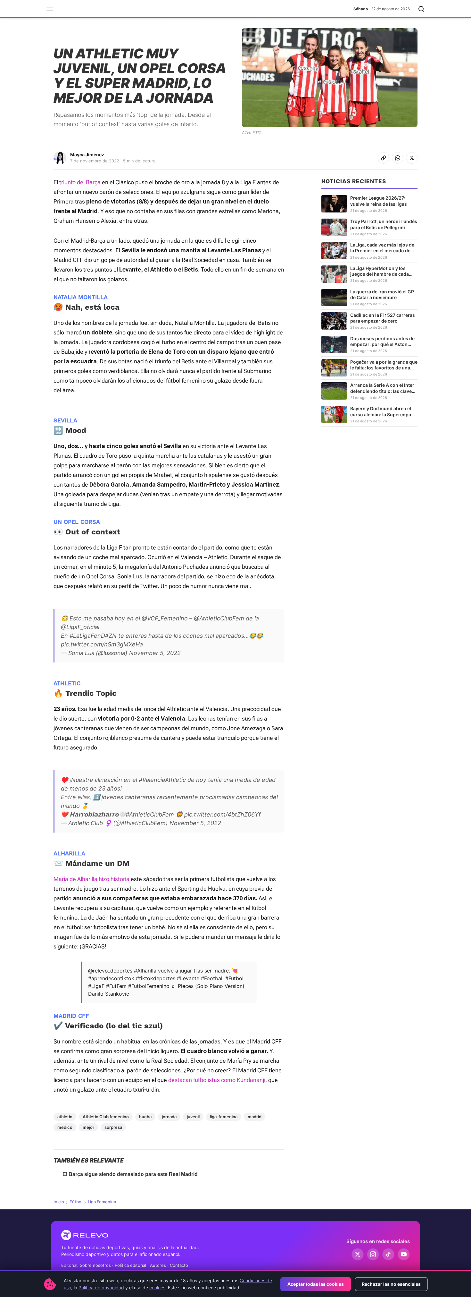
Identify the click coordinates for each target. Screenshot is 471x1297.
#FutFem (116, 986)
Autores (158, 1265)
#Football (212, 978)
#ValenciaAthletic (162, 779)
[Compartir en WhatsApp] (397, 158)
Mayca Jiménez (87, 154)
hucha (145, 1116)
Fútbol (76, 1201)
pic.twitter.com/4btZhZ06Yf (222, 814)
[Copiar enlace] (383, 158)
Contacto (179, 1265)
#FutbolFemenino (148, 986)
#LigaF (96, 986)
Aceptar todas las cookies (315, 1284)
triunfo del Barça (80, 182)
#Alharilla (145, 970)
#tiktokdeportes (155, 978)
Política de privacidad (101, 1287)
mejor (88, 1127)
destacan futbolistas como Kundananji (216, 1080)
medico (64, 1127)
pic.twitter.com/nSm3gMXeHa (102, 644)
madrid (254, 1116)
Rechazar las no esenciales (391, 1284)
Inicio (59, 1201)
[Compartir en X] (411, 158)
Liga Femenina (102, 1201)
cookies (157, 1287)
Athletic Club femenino (106, 1116)
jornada (169, 1116)
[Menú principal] (49, 9)
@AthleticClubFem (219, 618)
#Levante (188, 978)
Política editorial (130, 1265)
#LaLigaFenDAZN (93, 635)
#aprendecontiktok (111, 978)
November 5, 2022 (155, 653)
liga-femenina (223, 1116)
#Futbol (234, 978)
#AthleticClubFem (150, 814)
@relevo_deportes (110, 970)
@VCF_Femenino (165, 618)
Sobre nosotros (95, 1265)
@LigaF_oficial (80, 627)
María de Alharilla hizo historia (91, 879)
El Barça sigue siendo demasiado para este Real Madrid (130, 1174)
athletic (64, 1116)
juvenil (193, 1116)
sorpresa (113, 1127)
